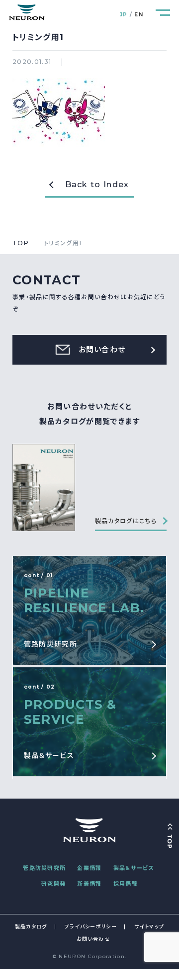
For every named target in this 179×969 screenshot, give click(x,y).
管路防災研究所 (44, 867)
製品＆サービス (133, 867)
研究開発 (53, 883)
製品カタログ (31, 926)
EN (138, 14)
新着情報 (89, 883)
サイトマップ (149, 926)
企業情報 (89, 867)
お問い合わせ (93, 939)
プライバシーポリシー (91, 926)
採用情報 (125, 883)
